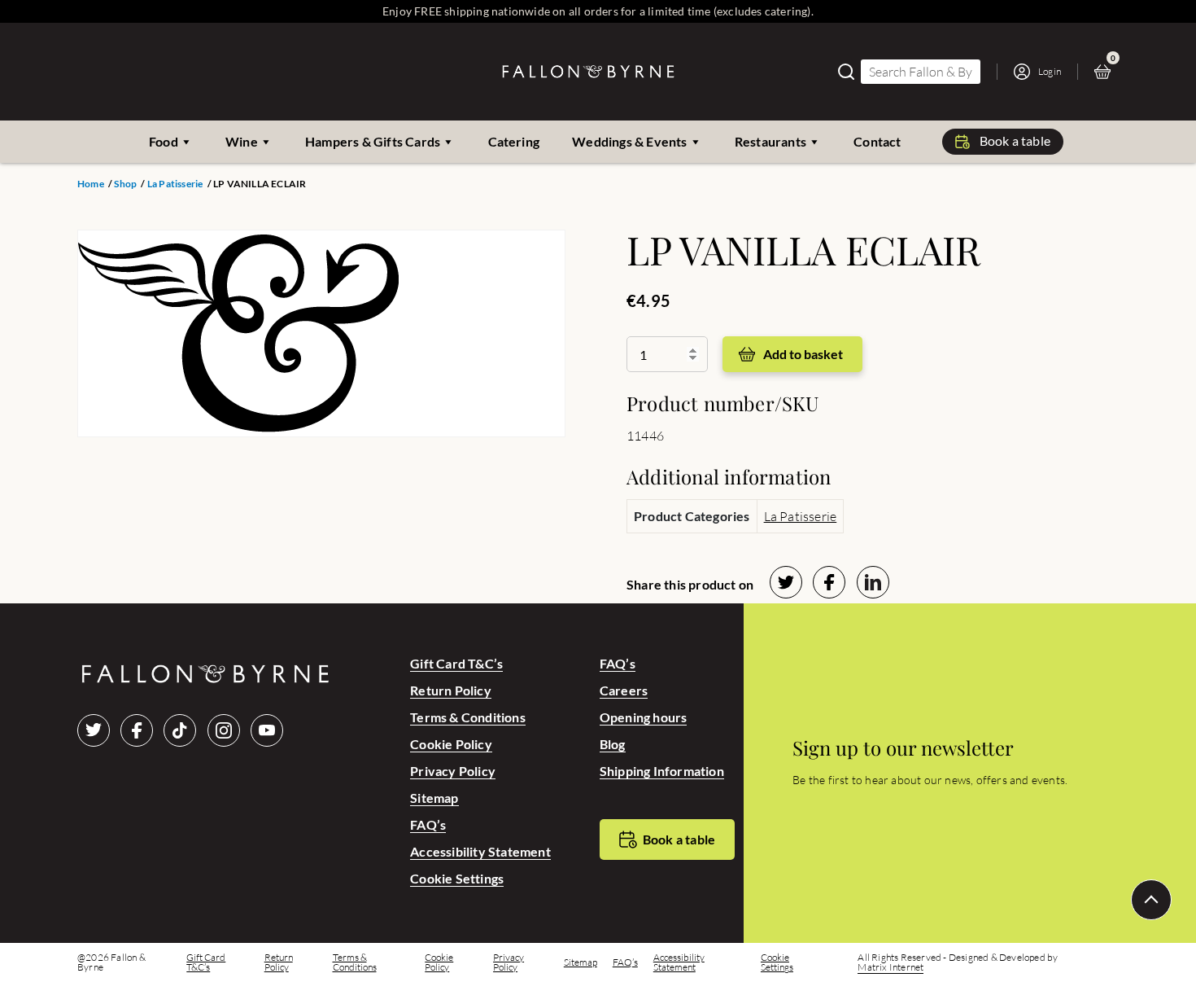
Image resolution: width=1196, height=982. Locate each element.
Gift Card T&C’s (456, 663)
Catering (514, 141)
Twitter (93, 730)
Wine (241, 141)
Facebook (136, 730)
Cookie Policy (451, 744)
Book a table (1015, 140)
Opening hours (643, 717)
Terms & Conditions (468, 717)
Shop (125, 184)
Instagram (223, 730)
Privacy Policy (452, 770)
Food (163, 141)
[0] (1106, 72)
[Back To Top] (1151, 899)
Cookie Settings (457, 878)
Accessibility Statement (480, 851)
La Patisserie (175, 184)
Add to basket (803, 354)
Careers (624, 690)
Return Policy (450, 690)
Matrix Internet (890, 967)
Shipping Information (662, 770)
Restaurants (770, 141)
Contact (877, 141)
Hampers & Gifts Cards (372, 141)
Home (90, 184)
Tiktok (180, 730)
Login (1049, 71)
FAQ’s (428, 824)
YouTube (267, 730)
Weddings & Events (629, 141)
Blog (613, 744)
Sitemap (434, 797)
